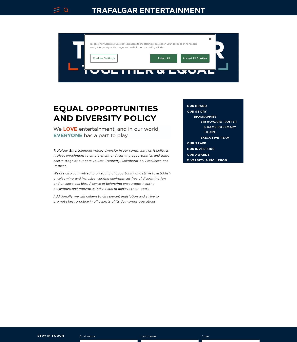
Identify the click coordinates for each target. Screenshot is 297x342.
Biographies (205, 116)
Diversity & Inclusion (207, 160)
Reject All (164, 58)
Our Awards (198, 154)
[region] (150, 52)
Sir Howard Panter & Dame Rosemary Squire (219, 127)
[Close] (209, 39)
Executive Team (215, 137)
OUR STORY (197, 111)
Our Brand (197, 106)
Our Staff (196, 143)
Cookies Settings (104, 58)
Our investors (200, 149)
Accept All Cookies (195, 58)
